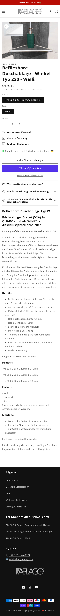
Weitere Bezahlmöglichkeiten (30, 175)
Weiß (8, 111)
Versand (14, 90)
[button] (3, 11)
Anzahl (5, 118)
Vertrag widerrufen (16, 506)
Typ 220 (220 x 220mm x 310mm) (23, 99)
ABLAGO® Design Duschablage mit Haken (28, 525)
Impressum (12, 480)
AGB (8, 493)
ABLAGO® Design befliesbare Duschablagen (29, 531)
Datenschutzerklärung (17, 486)
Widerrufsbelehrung (16, 500)
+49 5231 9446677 (19, 555)
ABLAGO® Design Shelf (18, 538)
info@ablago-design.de (21, 559)
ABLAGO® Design (20, 610)
